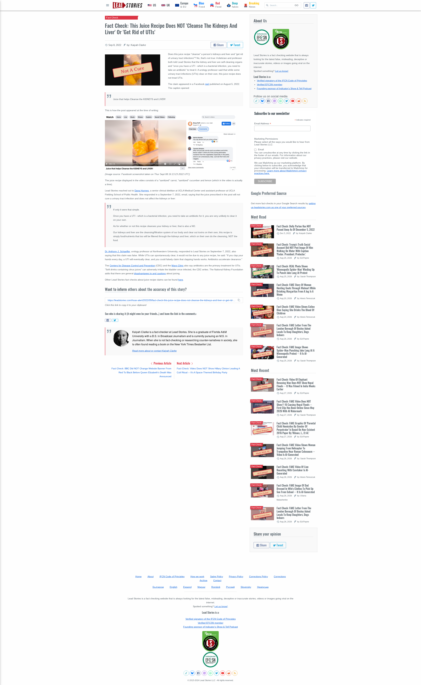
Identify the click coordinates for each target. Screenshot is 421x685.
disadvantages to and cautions (150, 273)
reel (207, 84)
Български (158, 587)
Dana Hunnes (142, 190)
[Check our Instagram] (274, 101)
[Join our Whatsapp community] (280, 101)
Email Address (262, 123)
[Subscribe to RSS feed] (305, 101)
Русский (230, 587)
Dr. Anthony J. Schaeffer (117, 251)
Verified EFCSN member (269, 84)
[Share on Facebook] (108, 320)
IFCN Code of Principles (172, 576)
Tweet (236, 45)
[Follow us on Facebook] (268, 101)
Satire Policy (216, 576)
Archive (203, 580)
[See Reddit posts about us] (298, 101)
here (180, 279)
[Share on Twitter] (115, 320)
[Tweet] (313, 5)
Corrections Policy (258, 576)
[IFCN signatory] (210, 641)
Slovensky (246, 587)
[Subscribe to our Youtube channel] (292, 101)
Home (138, 576)
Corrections (280, 576)
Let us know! (281, 71)
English (173, 587)
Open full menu (107, 5)
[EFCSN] (210, 659)
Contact (217, 580)
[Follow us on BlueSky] (262, 101)
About (151, 576)
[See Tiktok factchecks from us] (256, 101)
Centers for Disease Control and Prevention (132, 265)
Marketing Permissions (266, 138)
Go (296, 5)
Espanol (187, 587)
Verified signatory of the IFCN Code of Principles (282, 80)
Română (215, 587)
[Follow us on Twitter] (286, 101)
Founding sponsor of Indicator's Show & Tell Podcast (284, 88)
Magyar (201, 587)
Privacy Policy (236, 576)
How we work (197, 576)
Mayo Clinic (178, 265)
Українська (263, 587)
